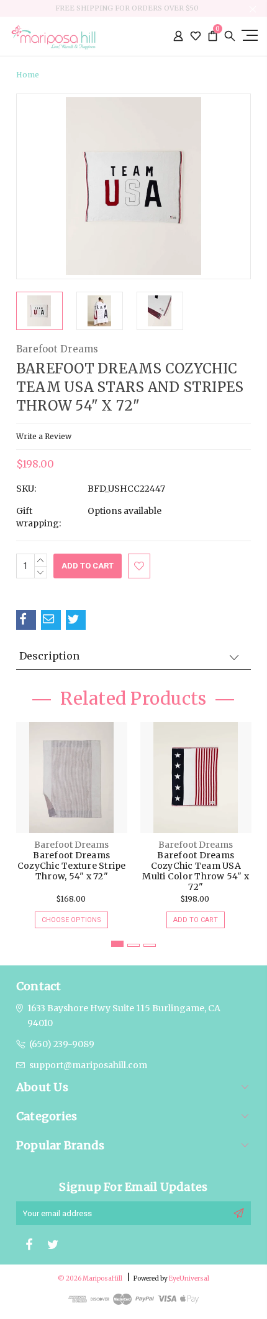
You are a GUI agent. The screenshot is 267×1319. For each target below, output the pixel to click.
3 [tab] (149, 945)
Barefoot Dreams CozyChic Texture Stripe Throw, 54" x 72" (71, 866)
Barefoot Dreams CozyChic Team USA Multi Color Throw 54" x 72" (195, 871)
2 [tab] (133, 945)
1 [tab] (117, 944)
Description (49, 656)
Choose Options (71, 920)
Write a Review (43, 436)
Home (27, 74)
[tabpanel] (71, 819)
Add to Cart (195, 920)
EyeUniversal (189, 1278)
